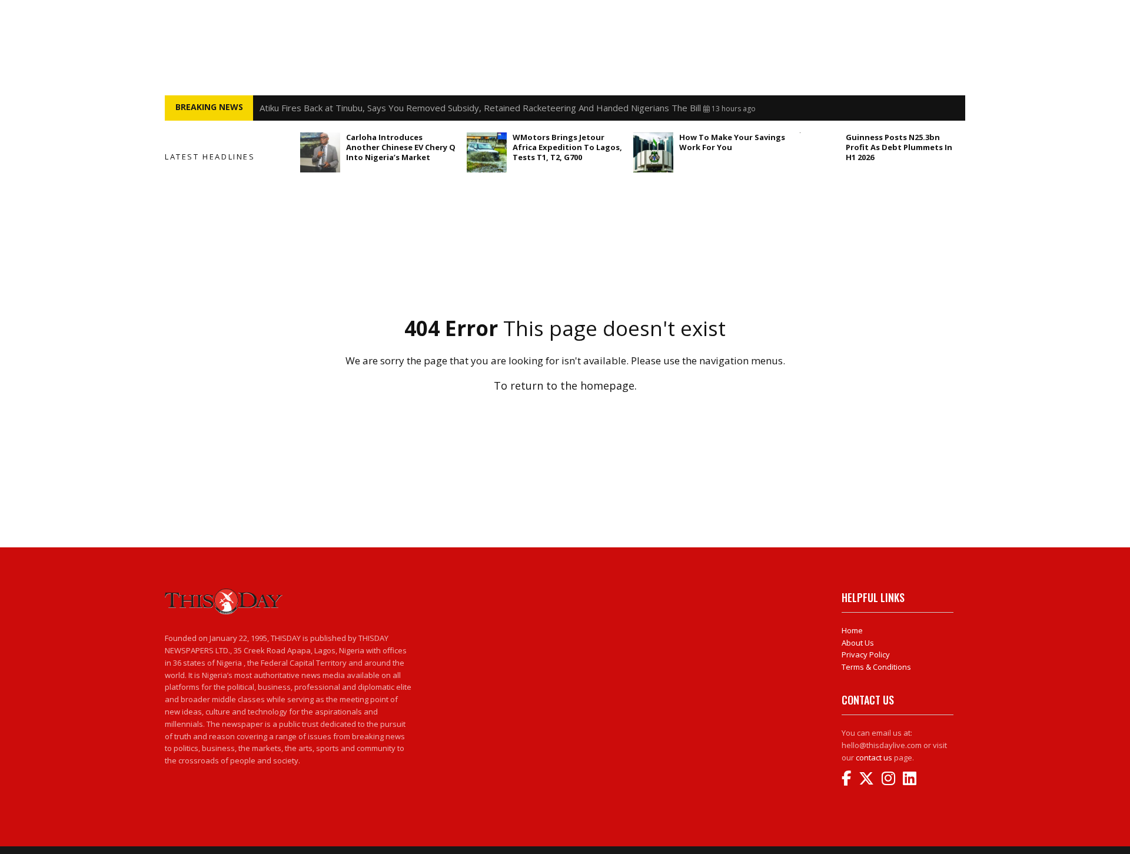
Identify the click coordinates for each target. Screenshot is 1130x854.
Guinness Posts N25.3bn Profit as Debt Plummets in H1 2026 (899, 147)
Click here (565, 411)
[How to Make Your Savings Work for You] (653, 152)
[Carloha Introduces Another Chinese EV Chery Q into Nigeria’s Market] (320, 152)
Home (852, 630)
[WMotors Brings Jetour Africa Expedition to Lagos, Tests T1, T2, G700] (487, 152)
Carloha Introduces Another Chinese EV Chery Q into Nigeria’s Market (401, 147)
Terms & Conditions (876, 667)
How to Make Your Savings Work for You (732, 142)
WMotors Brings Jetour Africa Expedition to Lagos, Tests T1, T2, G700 (567, 147)
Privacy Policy (866, 654)
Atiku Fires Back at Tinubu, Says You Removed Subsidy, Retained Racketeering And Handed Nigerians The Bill (480, 108)
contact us (874, 757)
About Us (858, 642)
